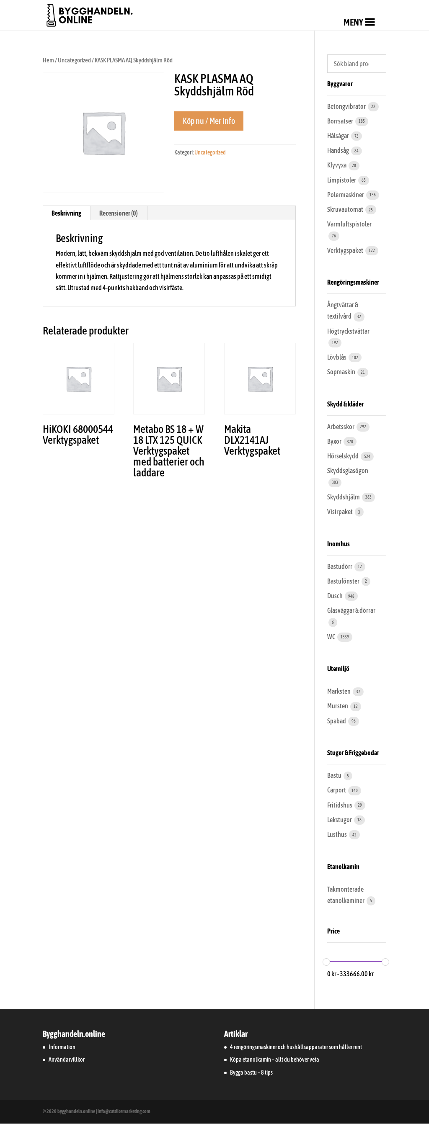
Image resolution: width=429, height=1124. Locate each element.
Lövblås (337, 357)
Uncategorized (74, 60)
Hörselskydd (343, 456)
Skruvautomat (345, 209)
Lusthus (337, 834)
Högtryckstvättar (348, 331)
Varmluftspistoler (349, 224)
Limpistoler (342, 180)
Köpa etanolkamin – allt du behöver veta (274, 1059)
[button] (353, 22)
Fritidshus (340, 805)
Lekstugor (340, 819)
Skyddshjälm (344, 497)
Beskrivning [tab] (66, 213)
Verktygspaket (345, 250)
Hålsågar (338, 135)
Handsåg (338, 150)
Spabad (337, 721)
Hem (48, 60)
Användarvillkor (67, 1059)
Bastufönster (343, 581)
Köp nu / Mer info (209, 121)
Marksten (339, 691)
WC (331, 636)
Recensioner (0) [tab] (118, 213)
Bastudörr (340, 566)
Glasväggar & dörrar (351, 610)
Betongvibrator (347, 106)
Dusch (335, 595)
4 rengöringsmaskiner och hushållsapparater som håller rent (296, 1047)
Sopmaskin (341, 372)
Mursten (338, 706)
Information (62, 1047)
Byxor (334, 441)
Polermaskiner (346, 194)
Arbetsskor (341, 426)
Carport (337, 790)
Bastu (334, 775)
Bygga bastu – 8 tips (251, 1072)
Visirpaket (340, 511)
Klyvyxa (337, 165)
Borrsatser (340, 121)
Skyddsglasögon (347, 470)
